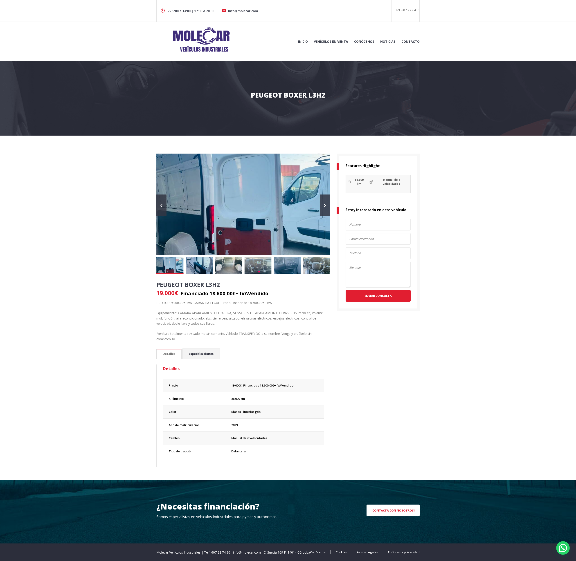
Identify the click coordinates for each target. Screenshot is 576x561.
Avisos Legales (367, 552)
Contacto (410, 41)
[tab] (169, 354)
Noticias (387, 41)
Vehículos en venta (331, 41)
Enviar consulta (378, 296)
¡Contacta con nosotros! (393, 510)
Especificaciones (201, 354)
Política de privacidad (404, 552)
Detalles (169, 354)
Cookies (341, 552)
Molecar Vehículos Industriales (178, 552)
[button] (563, 548)
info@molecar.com (243, 11)
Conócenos (364, 41)
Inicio (303, 41)
